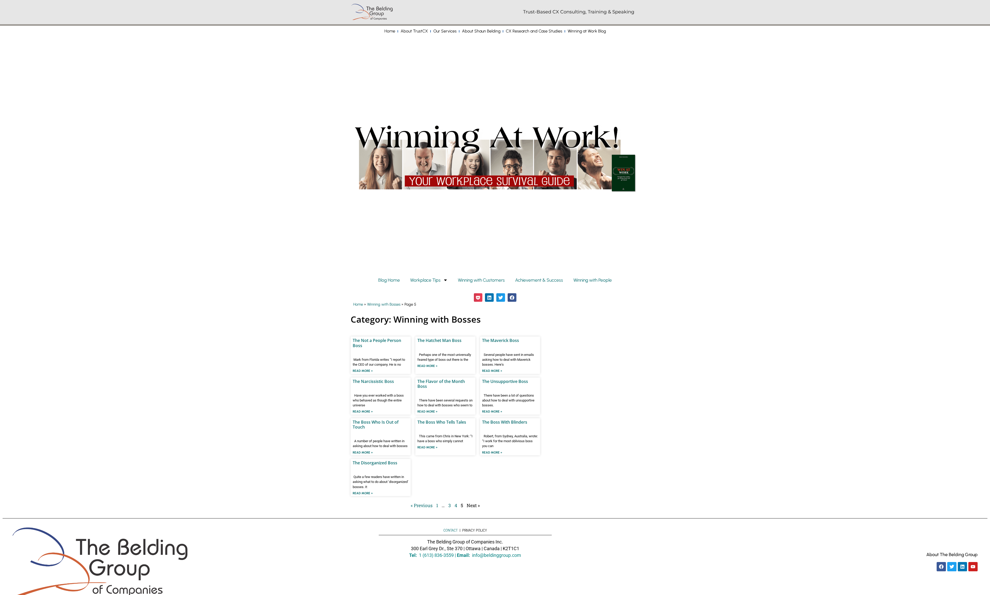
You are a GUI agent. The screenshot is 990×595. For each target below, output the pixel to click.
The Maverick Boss (500, 340)
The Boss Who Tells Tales (441, 422)
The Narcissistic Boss (373, 381)
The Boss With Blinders (504, 422)
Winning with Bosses (383, 304)
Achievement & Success (539, 280)
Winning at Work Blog (587, 31)
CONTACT (450, 530)
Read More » (363, 371)
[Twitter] (951, 566)
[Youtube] (973, 566)
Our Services (445, 31)
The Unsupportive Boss (505, 381)
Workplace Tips (425, 280)
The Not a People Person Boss (377, 343)
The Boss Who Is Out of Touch (376, 424)
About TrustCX (414, 31)
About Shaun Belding (481, 31)
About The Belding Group (952, 554)
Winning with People (592, 280)
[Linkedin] (962, 566)
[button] (478, 297)
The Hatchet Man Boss (439, 340)
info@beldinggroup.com (496, 555)
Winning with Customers (481, 280)
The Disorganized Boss (375, 463)
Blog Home (389, 280)
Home (389, 31)
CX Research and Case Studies (534, 31)
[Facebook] (941, 566)
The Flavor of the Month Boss (441, 384)
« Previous (422, 505)
